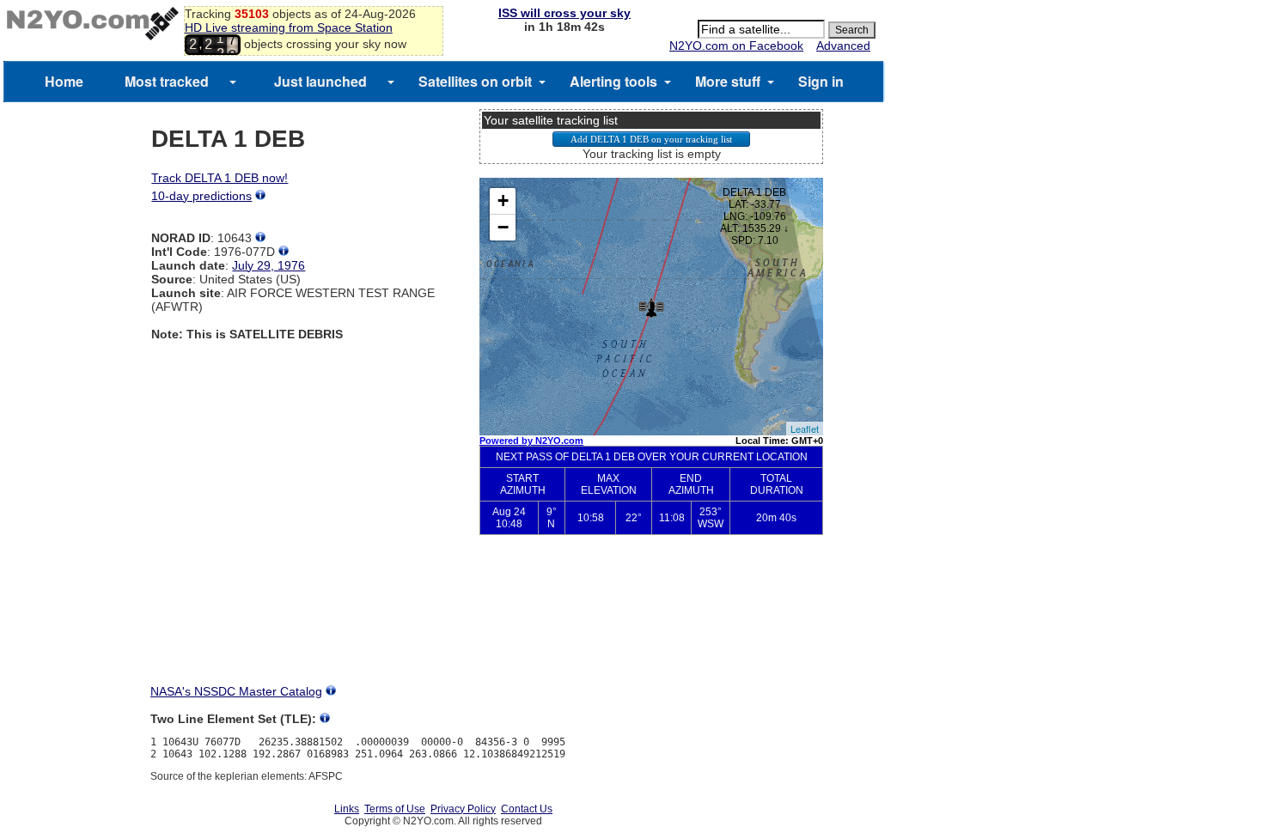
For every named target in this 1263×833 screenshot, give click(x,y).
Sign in (821, 81)
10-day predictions (201, 196)
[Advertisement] (651, 623)
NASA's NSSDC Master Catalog (236, 691)
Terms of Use (394, 809)
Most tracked (167, 81)
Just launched (320, 81)
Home (64, 81)
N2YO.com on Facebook (736, 45)
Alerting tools (613, 81)
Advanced (843, 45)
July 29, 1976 (268, 265)
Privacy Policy (463, 809)
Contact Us (526, 809)
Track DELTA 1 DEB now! (219, 178)
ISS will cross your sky (564, 13)
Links (346, 809)
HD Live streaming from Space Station (289, 27)
